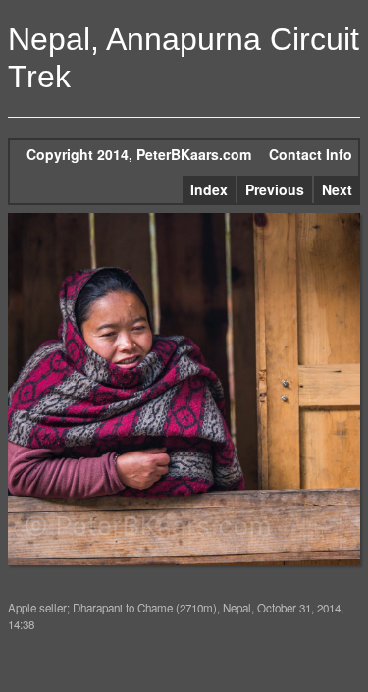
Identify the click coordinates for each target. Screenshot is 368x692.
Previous (274, 189)
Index (209, 189)
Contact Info (310, 154)
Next (337, 189)
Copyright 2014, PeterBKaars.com (138, 154)
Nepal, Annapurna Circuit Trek (183, 58)
